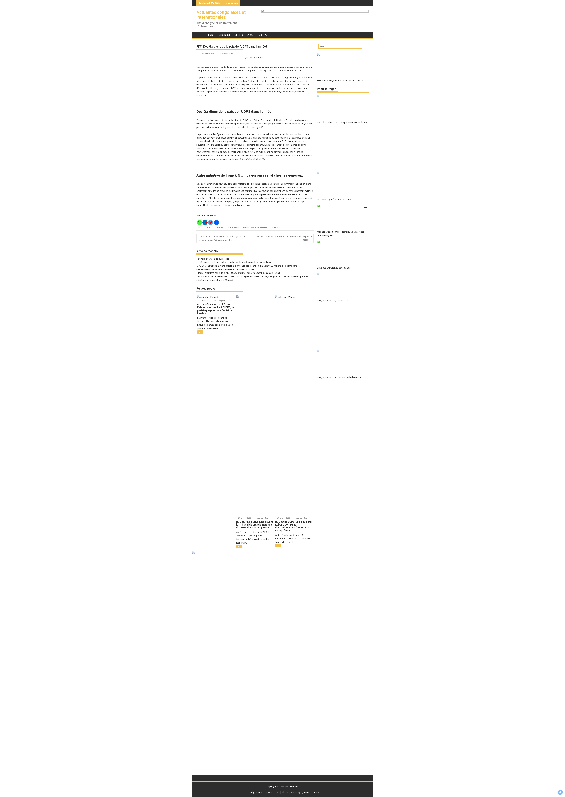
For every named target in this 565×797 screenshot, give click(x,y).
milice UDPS (275, 227)
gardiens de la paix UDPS (231, 227)
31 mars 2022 (205, 300)
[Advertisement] (343, 148)
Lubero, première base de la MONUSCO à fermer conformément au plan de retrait (238, 272)
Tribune (210, 35)
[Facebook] (216, 222)
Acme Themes (311, 792)
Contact (264, 35)
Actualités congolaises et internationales (221, 15)
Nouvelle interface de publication (212, 258)
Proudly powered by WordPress (262, 792)
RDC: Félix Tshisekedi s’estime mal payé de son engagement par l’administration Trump (221, 238)
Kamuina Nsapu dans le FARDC (256, 227)
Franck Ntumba (213, 227)
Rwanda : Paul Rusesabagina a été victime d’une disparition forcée (284, 238)
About (250, 35)
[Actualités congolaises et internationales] (199, 34)
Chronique (224, 35)
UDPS (200, 227)
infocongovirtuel (226, 53)
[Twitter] (210, 222)
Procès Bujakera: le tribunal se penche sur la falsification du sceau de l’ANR (234, 262)
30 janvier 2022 (244, 518)
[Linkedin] (205, 222)
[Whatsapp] (199, 222)
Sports (239, 35)
